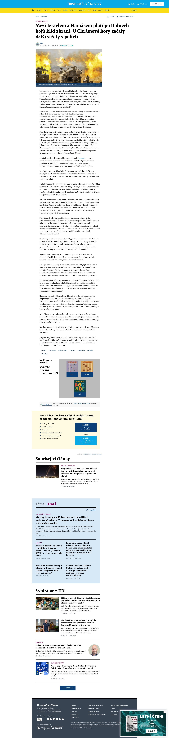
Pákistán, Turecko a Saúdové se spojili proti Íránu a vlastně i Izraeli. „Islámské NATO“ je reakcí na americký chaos (49, 550)
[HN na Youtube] (63, 719)
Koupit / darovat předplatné (119, 705)
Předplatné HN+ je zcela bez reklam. (92, 454)
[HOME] (33, 10)
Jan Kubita (39, 642)
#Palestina (52, 350)
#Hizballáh (81, 350)
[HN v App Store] (57, 728)
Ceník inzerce (75, 717)
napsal (81, 158)
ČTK (41, 43)
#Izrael (43, 350)
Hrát (72, 374)
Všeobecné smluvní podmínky (97, 714)
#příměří (90, 350)
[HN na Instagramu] (54, 719)
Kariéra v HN (74, 714)
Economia (74, 711)
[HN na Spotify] (60, 719)
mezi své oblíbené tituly (82, 403)
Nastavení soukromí (94, 711)
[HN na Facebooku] (51, 719)
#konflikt (44, 354)
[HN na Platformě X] (48, 719)
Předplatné (156, 4)
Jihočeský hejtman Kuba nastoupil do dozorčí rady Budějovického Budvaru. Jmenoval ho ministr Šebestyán (78, 623)
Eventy (113, 708)
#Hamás (72, 350)
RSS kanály (114, 714)
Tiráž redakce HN (76, 708)
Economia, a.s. (49, 708)
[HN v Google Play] (43, 728)
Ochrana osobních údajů (95, 705)
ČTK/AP (74, 84)
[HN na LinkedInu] (57, 719)
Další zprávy (68, 688)
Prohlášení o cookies (94, 708)
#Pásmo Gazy (62, 350)
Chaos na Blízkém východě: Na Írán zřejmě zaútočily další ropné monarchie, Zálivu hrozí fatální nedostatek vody (78, 570)
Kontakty (73, 705)
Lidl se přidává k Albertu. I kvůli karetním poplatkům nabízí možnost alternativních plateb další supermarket (80, 600)
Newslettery (114, 711)
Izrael (51, 504)
